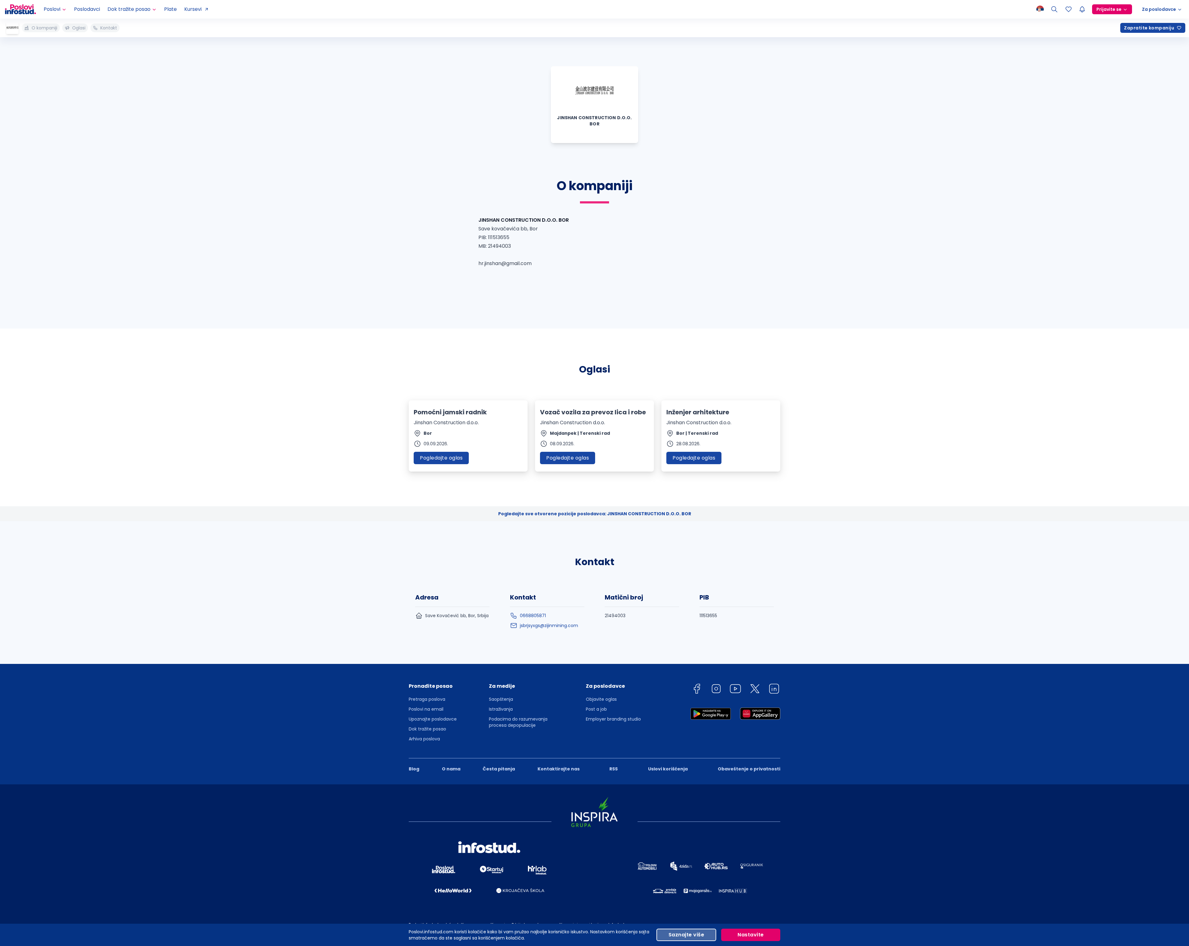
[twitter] (755, 689)
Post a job (596, 709)
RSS (613, 769)
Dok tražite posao (427, 729)
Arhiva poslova (424, 739)
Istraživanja (501, 709)
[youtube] (735, 689)
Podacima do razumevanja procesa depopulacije (518, 722)
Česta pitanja (499, 769)
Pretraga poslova (427, 699)
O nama (451, 769)
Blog (414, 769)
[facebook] (696, 689)
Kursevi (193, 9)
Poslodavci (87, 9)
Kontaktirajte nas (559, 769)
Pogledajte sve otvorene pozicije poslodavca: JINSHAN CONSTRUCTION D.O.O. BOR (594, 514)
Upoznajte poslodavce (433, 719)
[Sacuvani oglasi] (1068, 9)
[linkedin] (774, 689)
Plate (170, 9)
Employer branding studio (613, 719)
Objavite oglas (601, 699)
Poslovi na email (426, 709)
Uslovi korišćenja (668, 769)
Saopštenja (501, 699)
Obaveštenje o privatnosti (749, 769)
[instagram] (716, 689)
